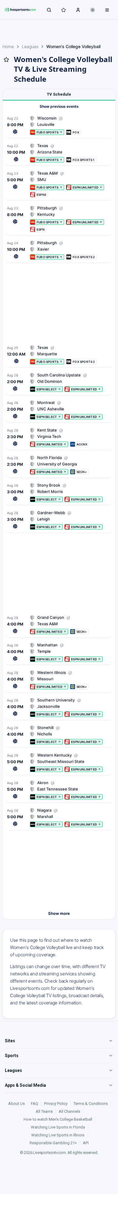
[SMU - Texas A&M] (59, 183)
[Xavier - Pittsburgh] (59, 250)
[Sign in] (78, 10)
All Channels (69, 1111)
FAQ (34, 1103)
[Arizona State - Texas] (59, 153)
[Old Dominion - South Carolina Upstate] (59, 382)
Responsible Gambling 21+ (53, 1143)
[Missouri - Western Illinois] (59, 679)
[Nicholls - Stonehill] (59, 734)
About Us (16, 1103)
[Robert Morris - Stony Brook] (59, 492)
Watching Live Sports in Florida (58, 1127)
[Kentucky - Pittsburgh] (59, 218)
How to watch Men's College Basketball (58, 1119)
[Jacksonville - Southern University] (59, 707)
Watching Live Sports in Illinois (57, 1135)
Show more (59, 913)
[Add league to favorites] (6, 60)
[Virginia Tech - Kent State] (59, 437)
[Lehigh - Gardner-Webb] (59, 520)
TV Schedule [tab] (59, 94)
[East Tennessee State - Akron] (59, 790)
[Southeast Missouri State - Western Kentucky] (59, 762)
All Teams (44, 1111)
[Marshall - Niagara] (59, 817)
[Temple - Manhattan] (59, 652)
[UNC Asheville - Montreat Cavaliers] (59, 409)
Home (8, 46)
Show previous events (59, 106)
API (86, 1143)
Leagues (30, 46)
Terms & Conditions (91, 1103)
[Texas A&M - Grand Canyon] (59, 624)
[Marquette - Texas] (59, 354)
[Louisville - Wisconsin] (59, 125)
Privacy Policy (55, 1103)
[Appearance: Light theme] (92, 10)
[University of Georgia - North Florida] (59, 465)
